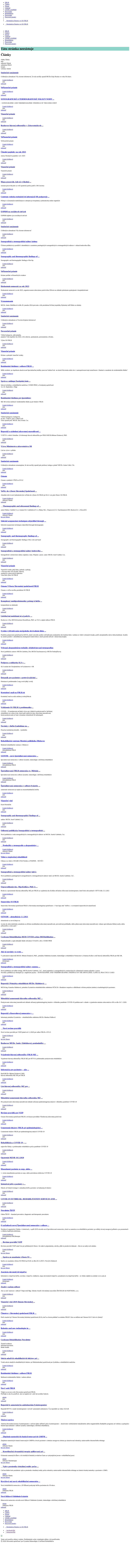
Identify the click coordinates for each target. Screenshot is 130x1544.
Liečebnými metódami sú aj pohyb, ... (16, 616)
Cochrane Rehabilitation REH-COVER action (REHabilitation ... (28, 937)
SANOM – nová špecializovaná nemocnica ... (19, 756)
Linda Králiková (7, 80)
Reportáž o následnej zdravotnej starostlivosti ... (21, 431)
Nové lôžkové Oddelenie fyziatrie (14, 1496)
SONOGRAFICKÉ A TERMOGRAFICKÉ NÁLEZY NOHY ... (27, 99)
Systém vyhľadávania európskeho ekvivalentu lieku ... (23, 631)
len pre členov (5, 517)
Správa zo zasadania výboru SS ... (16, 1257)
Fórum (7, 6)
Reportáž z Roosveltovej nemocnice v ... (17, 1013)
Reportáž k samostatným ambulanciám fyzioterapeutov (24, 1405)
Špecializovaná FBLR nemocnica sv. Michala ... (20, 771)
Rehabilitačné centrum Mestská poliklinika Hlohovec (23, 741)
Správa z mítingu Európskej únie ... (15, 381)
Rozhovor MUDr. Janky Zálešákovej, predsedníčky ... (23, 1043)
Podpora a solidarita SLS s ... (13, 663)
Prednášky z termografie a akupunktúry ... (20, 845)
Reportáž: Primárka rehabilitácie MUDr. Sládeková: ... (24, 983)
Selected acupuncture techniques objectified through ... (23, 521)
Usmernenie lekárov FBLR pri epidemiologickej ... (22, 1128)
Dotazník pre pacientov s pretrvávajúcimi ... (19, 678)
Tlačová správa (7, 1420)
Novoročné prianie (8, 331)
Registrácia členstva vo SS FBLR (16, 21)
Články (7, 4)
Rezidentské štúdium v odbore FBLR (16, 1373)
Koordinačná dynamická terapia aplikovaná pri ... (23, 1451)
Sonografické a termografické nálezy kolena (19, 241)
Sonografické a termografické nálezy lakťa (18, 872)
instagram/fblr (10, 1532)
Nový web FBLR (8, 1388)
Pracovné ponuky (10, 17)
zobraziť (3, 84)
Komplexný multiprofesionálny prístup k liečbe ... (21, 601)
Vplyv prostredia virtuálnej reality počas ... (20, 1466)
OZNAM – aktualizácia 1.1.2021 (14, 917)
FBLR (7, 2)
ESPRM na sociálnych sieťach (13, 212)
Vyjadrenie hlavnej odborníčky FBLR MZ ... (19, 1055)
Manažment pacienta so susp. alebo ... (16, 1169)
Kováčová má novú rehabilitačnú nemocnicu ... (20, 1481)
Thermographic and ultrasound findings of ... (21, 506)
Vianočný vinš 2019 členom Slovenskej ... (18, 1302)
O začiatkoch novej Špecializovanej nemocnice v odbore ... (25, 1225)
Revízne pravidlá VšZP (11, 1242)
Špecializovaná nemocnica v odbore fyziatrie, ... (20, 786)
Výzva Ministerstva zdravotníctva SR (16, 446)
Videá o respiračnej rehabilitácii (14, 857)
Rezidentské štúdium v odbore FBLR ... (17, 366)
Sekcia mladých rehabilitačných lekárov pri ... (20, 1358)
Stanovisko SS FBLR (10, 902)
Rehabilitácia (9, 13)
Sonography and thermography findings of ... (20, 536)
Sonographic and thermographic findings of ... (20, 256)
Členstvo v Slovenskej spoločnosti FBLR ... (18, 1313)
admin (4, 1397)
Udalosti (7, 8)
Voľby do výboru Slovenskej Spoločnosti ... (19, 491)
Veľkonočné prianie (9, 87)
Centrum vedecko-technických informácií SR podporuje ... (25, 197)
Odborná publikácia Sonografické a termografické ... (23, 830)
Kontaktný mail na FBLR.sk (13, 692)
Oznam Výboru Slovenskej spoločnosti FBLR (20, 586)
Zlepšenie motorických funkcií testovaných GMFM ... (24, 1437)
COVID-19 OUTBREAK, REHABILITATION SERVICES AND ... (29, 1199)
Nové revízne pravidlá (11, 1028)
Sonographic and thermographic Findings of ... (20, 815)
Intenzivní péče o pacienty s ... (13, 1184)
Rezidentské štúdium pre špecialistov (16, 398)
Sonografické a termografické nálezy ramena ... (20, 967)
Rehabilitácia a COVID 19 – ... (13, 1143)
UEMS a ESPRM (10, 10)
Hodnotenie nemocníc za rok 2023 (15, 286)
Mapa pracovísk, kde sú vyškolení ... (16, 182)
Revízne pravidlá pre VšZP (12, 1113)
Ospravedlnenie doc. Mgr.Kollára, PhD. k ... (19, 887)
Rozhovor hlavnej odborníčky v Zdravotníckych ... (22, 125)
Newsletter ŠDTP (8, 1210)
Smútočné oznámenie (9, 73)
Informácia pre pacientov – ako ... (15, 1070)
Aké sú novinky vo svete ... (12, 952)
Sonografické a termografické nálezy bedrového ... (22, 551)
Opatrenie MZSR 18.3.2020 (12, 1158)
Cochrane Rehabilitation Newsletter (15, 1340)
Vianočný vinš (7, 801)
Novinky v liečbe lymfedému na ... (15, 726)
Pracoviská (8, 11)
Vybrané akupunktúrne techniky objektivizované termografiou (27, 648)
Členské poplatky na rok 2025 (13, 152)
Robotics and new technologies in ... (15, 1328)
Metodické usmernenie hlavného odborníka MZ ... (22, 998)
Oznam (4, 476)
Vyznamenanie (7, 301)
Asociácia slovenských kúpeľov (14, 1272)
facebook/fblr (10, 1530)
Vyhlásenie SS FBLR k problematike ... (17, 707)
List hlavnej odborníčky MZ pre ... (15, 1086)
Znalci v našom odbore (10, 1287)
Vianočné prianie (8, 114)
